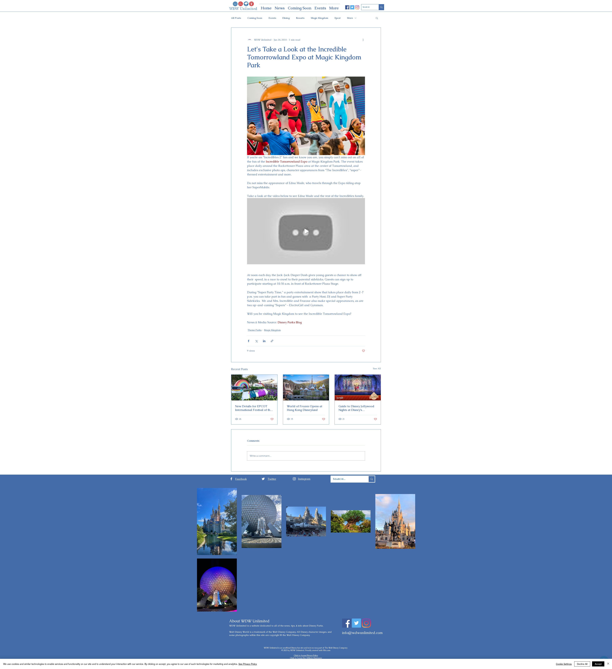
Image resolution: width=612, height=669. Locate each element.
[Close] (608, 663)
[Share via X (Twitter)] (256, 340)
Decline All (582, 663)
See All (377, 368)
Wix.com (326, 650)
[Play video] (306, 231)
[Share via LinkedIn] (264, 340)
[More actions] (363, 40)
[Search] (381, 7)
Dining (286, 18)
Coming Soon (254, 18)
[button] (376, 18)
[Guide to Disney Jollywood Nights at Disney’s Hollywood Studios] (358, 387)
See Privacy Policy (247, 663)
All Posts (236, 18)
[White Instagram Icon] (294, 479)
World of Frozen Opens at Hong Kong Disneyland (304, 408)
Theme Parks (255, 330)
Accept (598, 663)
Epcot (338, 18)
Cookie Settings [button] (564, 663)
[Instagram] (357, 7)
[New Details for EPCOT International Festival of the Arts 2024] (254, 387)
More (350, 18)
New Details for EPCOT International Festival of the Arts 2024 (253, 408)
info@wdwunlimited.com (362, 632)
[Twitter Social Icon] (352, 7)
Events (272, 18)
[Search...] (371, 479)
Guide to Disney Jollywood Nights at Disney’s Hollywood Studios (356, 408)
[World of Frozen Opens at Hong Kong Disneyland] (306, 387)
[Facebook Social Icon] (347, 7)
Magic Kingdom (319, 18)
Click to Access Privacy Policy (306, 655)
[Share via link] (271, 340)
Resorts (300, 18)
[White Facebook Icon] (231, 479)
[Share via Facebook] (248, 340)
